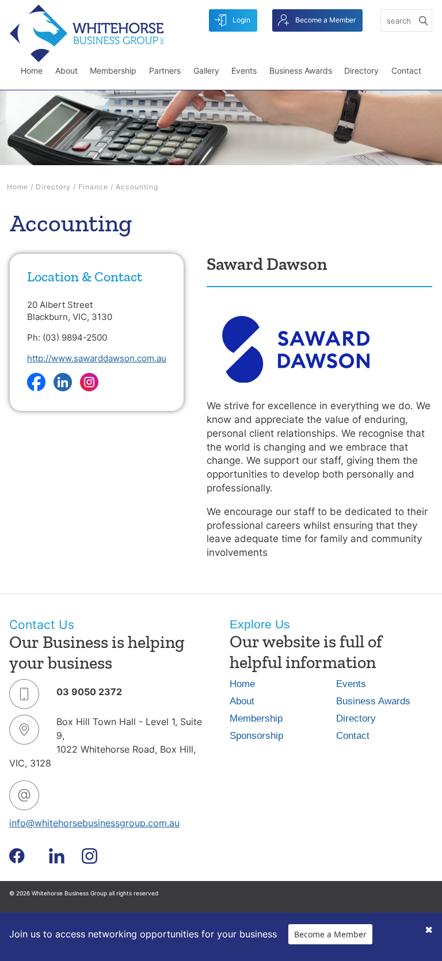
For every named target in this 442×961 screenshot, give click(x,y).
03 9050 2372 (89, 691)
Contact (406, 70)
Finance (93, 186)
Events (244, 70)
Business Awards (300, 70)
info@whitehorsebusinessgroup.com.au (94, 823)
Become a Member (325, 20)
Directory (361, 70)
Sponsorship (256, 735)
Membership (113, 70)
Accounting (137, 186)
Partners (165, 70)
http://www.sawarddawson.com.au (96, 358)
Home (32, 70)
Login (240, 20)
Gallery (206, 70)
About (66, 70)
